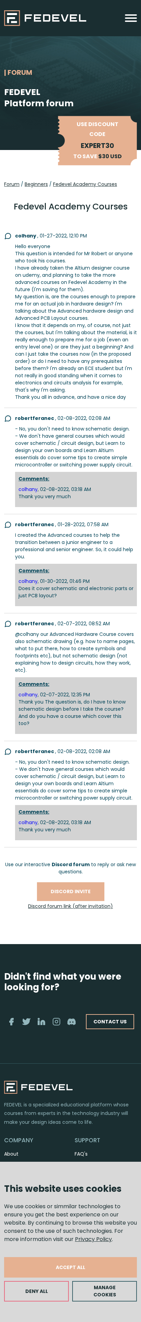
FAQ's (81, 1153)
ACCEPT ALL (70, 1267)
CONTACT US (110, 1021)
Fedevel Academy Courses (85, 184)
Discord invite (71, 891)
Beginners (36, 184)
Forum (12, 184)
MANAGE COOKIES (104, 1291)
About (11, 1153)
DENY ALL (36, 1291)
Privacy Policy (93, 1239)
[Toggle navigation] (131, 18)
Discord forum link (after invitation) (70, 906)
